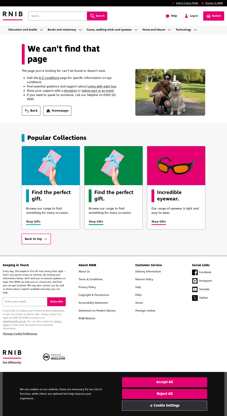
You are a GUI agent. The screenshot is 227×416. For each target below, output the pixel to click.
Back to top (33, 239)
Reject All (165, 393)
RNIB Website (87, 318)
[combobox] (57, 16)
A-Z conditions (49, 78)
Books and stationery (62, 30)
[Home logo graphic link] (13, 16)
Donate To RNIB (214, 3)
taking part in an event (98, 91)
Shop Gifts (33, 222)
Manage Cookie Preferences (20, 334)
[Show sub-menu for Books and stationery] (81, 30)
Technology (183, 30)
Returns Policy (144, 279)
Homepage (60, 111)
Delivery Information (148, 271)
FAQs (138, 295)
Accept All (164, 382)
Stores (139, 303)
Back (34, 111)
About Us (84, 271)
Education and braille (23, 30)
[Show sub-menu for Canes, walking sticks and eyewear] (137, 30)
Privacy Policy (87, 287)
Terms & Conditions (91, 279)
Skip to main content (19, 5)
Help (138, 287)
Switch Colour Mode (187, 3)
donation (70, 91)
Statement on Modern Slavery (97, 311)
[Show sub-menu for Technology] (196, 30)
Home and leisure (153, 30)
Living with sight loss (101, 86)
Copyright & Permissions (94, 295)
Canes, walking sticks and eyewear (109, 30)
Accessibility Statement (93, 303)
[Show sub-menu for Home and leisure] (170, 30)
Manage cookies (145, 311)
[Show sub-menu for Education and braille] (42, 30)
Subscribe (56, 302)
